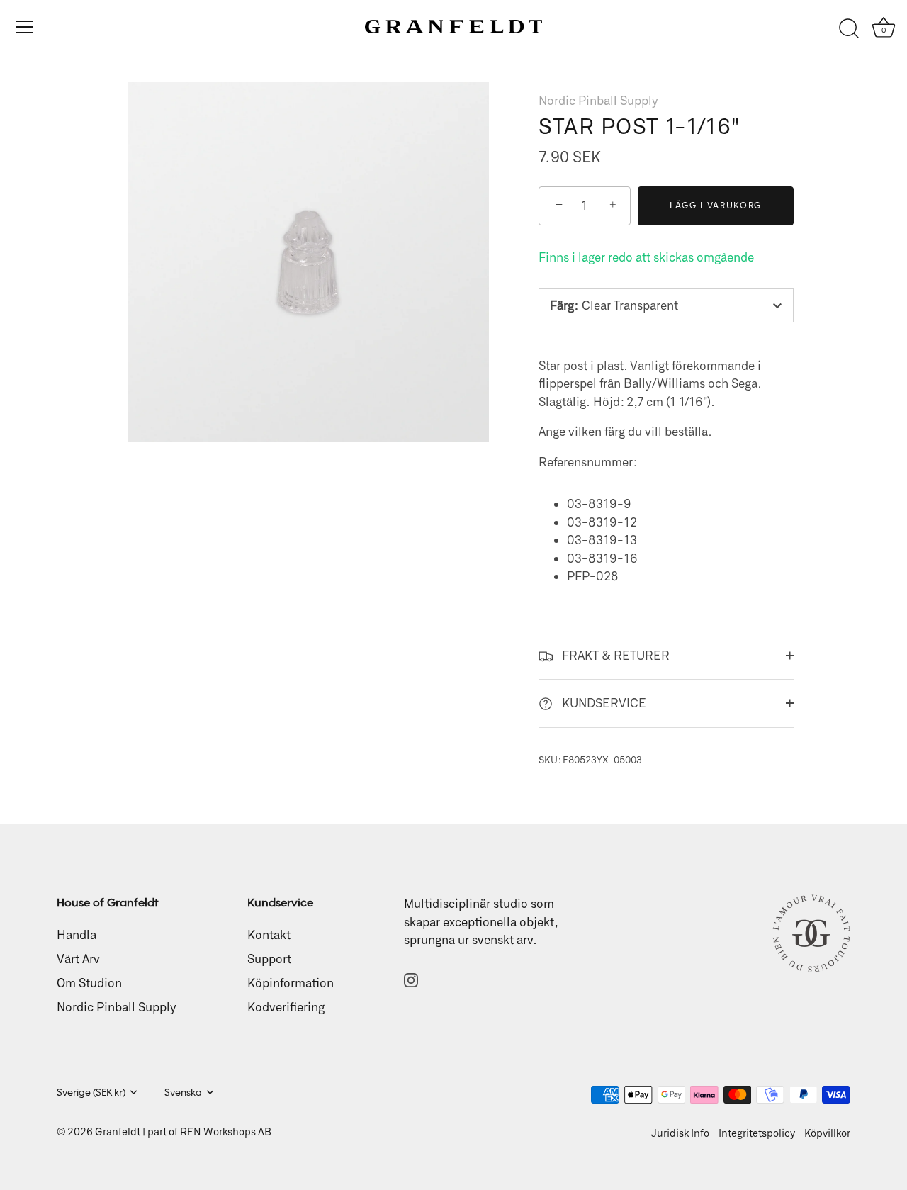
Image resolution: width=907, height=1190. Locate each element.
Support (269, 958)
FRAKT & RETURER (614, 655)
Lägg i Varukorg (716, 205)
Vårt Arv (78, 958)
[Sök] (848, 29)
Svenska (183, 1092)
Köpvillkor (827, 1133)
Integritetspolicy (757, 1133)
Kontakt (269, 934)
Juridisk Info (680, 1133)
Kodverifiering (286, 1006)
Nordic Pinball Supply (598, 100)
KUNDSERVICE (602, 702)
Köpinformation (290, 982)
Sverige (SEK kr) (91, 1092)
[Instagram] (411, 979)
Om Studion (89, 982)
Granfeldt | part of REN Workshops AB (183, 1132)
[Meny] (24, 27)
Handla (76, 934)
